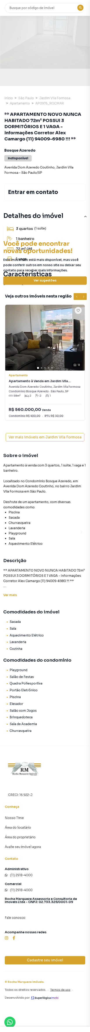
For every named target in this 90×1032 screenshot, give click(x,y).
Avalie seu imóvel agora (23, 847)
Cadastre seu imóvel (45, 960)
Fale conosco (15, 918)
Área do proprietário (20, 837)
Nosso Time (14, 818)
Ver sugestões (45, 280)
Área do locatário (18, 828)
